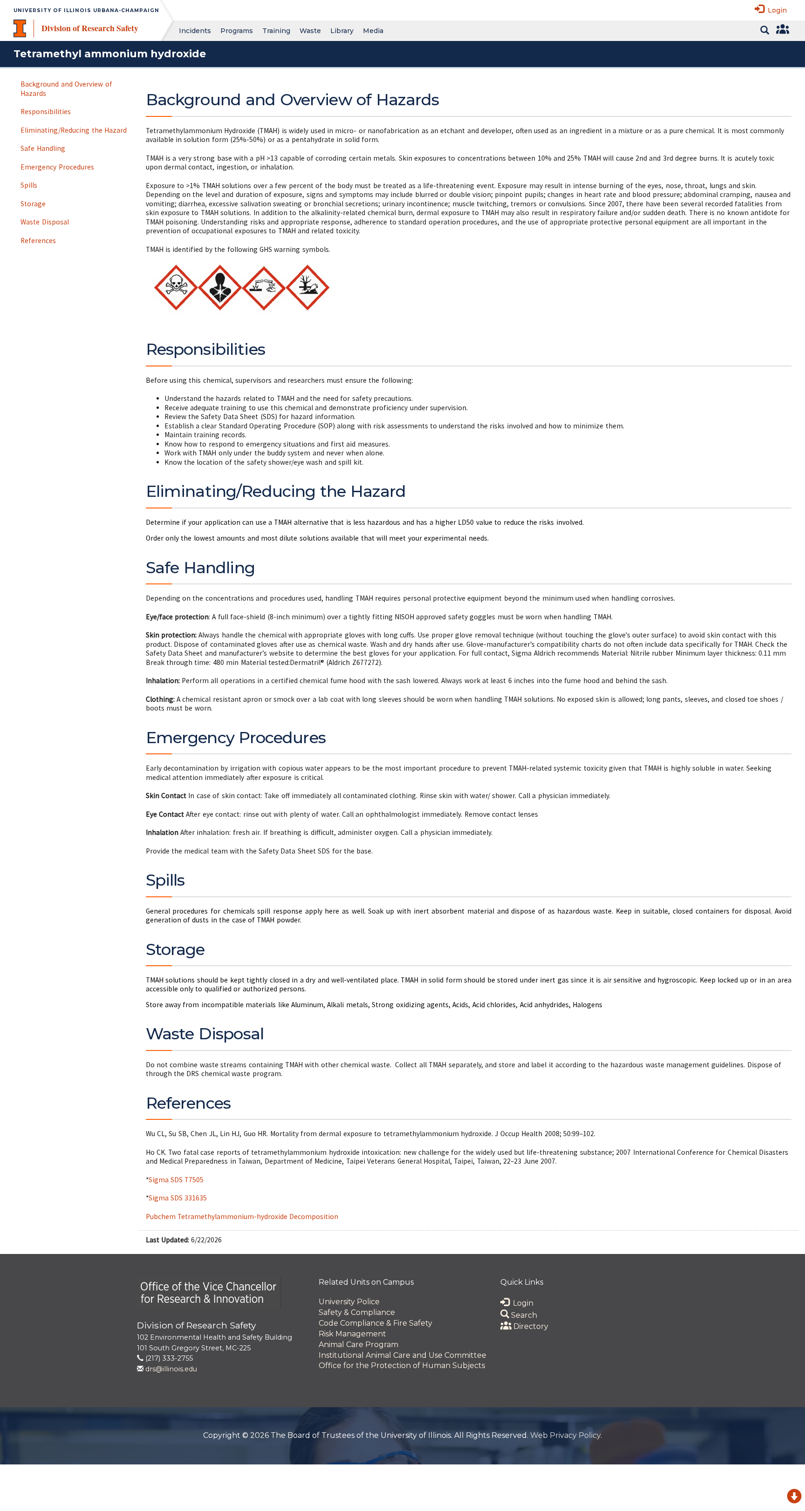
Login (775, 10)
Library (342, 31)
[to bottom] (794, 1498)
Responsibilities (45, 111)
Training (276, 31)
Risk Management (352, 1333)
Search (523, 1315)
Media (373, 31)
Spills (28, 185)
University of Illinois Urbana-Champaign (86, 10)
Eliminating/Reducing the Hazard (73, 130)
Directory (530, 1326)
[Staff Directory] (781, 30)
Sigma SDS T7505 (176, 1179)
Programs (236, 31)
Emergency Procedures (57, 167)
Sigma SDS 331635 (178, 1197)
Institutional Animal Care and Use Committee (402, 1355)
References (38, 240)
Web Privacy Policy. (566, 1435)
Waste (310, 31)
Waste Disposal (44, 221)
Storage (33, 203)
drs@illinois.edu (171, 1369)
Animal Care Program (358, 1344)
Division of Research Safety (89, 28)
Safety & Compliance (357, 1312)
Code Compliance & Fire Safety (375, 1323)
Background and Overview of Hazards (66, 89)
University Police (349, 1301)
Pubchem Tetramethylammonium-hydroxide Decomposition (242, 1216)
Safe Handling (42, 148)
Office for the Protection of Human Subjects (402, 1365)
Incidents (195, 31)
